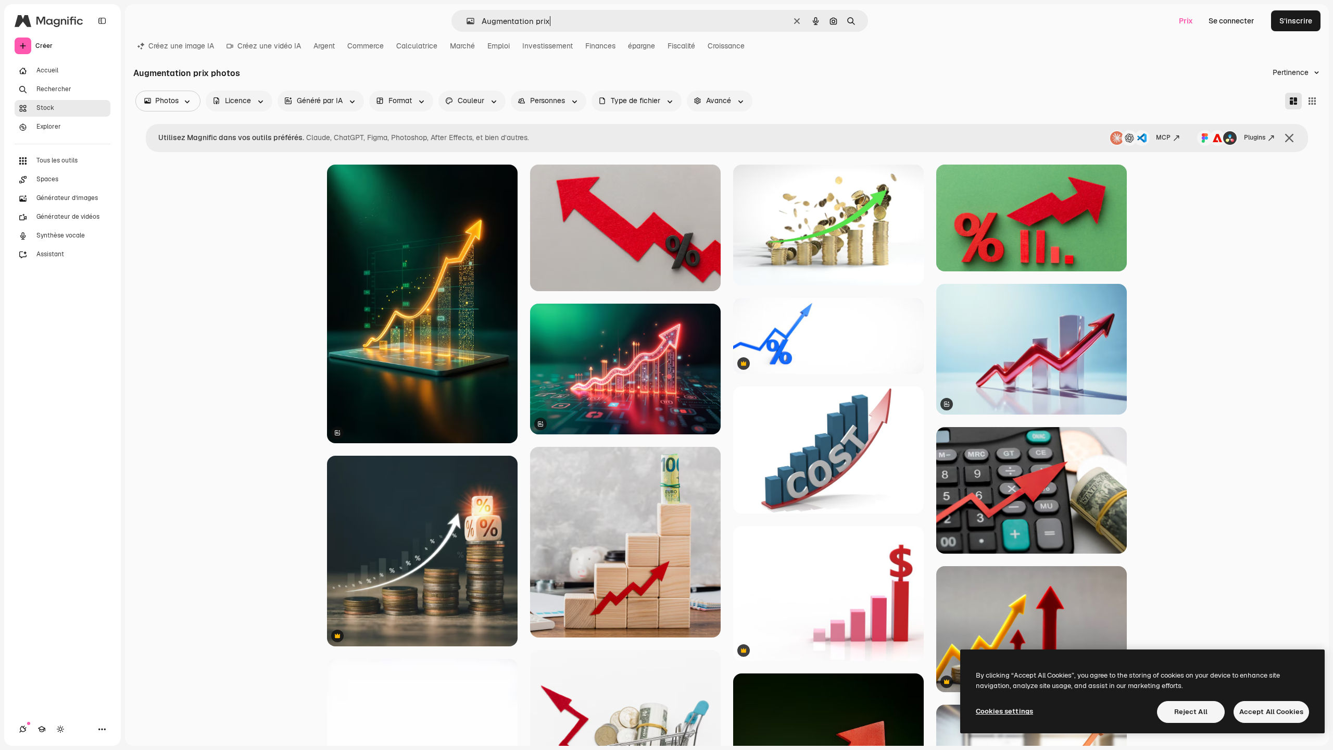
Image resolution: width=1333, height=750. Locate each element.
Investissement (547, 46)
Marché (462, 46)
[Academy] (41, 729)
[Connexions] (23, 729)
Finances (600, 46)
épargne (641, 46)
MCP (1163, 137)
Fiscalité (681, 46)
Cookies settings (1004, 711)
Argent (324, 46)
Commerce (365, 46)
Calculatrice (416, 46)
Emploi (498, 46)
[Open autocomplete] (466, 21)
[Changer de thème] (60, 729)
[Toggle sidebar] (102, 20)
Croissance (726, 46)
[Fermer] (1289, 138)
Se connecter (1231, 21)
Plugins (1254, 137)
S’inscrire (1295, 21)
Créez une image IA (181, 46)
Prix (1186, 21)
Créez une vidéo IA (269, 46)
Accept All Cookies (1271, 711)
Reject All (1191, 711)
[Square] (1312, 101)
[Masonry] (1293, 101)
